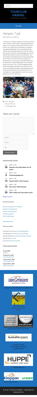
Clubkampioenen (8, 221)
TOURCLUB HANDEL (18, 13)
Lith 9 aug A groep (8, 214)
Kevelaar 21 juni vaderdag (20, 233)
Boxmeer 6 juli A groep (13, 241)
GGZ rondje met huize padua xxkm (21, 192)
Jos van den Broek (8, 261)
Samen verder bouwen (11, 382)
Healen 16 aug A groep (9, 211)
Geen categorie (9, 101)
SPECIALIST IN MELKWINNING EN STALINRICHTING (18, 288)
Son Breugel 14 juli (10, 106)
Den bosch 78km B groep (17, 187)
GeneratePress (18, 392)
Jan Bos (5, 253)
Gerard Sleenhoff (8, 257)
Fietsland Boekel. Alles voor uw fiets (18, 329)
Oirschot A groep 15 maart (23, 236)
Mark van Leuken (8, 265)
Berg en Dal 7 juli (10, 104)
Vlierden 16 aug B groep (10, 209)
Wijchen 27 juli (11, 238)
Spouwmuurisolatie (18, 345)
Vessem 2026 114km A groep (18, 181)
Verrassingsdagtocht (16, 175)
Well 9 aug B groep (8, 216)
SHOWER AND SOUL (18, 367)
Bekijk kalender (7, 197)
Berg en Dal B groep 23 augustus (12, 206)
